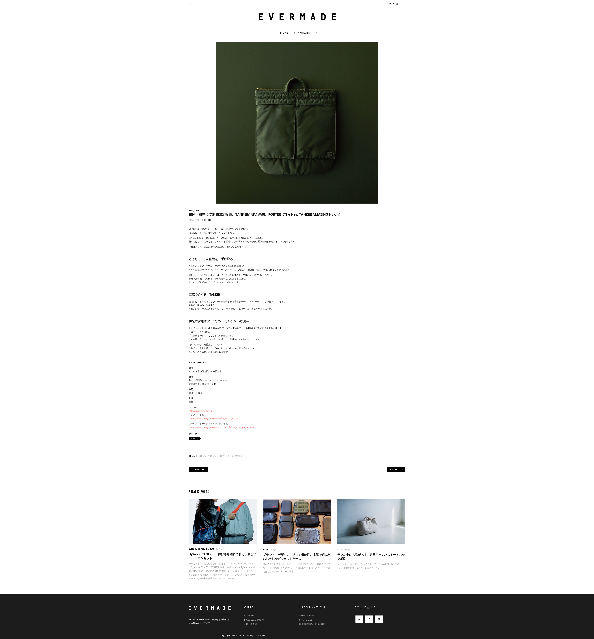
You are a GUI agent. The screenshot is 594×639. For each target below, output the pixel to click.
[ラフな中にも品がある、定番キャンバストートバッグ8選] (371, 521)
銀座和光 (237, 456)
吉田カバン (223, 456)
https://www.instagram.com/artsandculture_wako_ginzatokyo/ (221, 427)
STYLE (265, 549)
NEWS (191, 210)
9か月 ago (220, 549)
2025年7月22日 (195, 220)
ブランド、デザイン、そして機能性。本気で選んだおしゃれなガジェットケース (297, 557)
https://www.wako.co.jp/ (201, 410)
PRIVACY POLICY (308, 615)
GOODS (201, 548)
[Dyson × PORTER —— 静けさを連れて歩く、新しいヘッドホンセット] (223, 521)
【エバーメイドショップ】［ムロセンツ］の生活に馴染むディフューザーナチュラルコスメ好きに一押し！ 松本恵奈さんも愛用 (226, 3)
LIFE (207, 548)
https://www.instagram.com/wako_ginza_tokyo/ (213, 418)
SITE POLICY (305, 619)
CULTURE (193, 548)
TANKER (211, 456)
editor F (207, 220)
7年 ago (273, 550)
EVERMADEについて (254, 619)
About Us (249, 615)
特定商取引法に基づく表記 (312, 624)
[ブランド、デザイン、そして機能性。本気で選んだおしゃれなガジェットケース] (297, 521)
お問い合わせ (250, 624)
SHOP (197, 210)
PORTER (200, 456)
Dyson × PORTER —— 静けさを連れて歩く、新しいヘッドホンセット (222, 556)
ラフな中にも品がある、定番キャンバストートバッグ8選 (371, 557)
